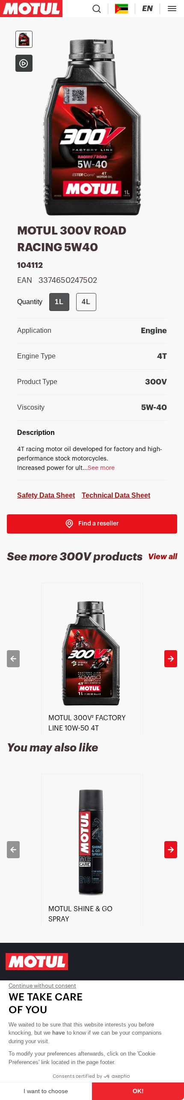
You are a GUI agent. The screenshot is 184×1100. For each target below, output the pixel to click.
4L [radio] (86, 301)
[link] (92, 524)
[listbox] (91, 659)
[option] (91, 659)
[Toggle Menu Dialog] (172, 8)
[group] (72, 302)
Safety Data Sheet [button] (46, 495)
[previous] (13, 658)
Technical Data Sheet (116, 495)
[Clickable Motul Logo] (31, 8)
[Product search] (97, 8)
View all (162, 556)
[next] (170, 658)
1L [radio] (59, 301)
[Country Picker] (121, 9)
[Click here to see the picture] (24, 39)
